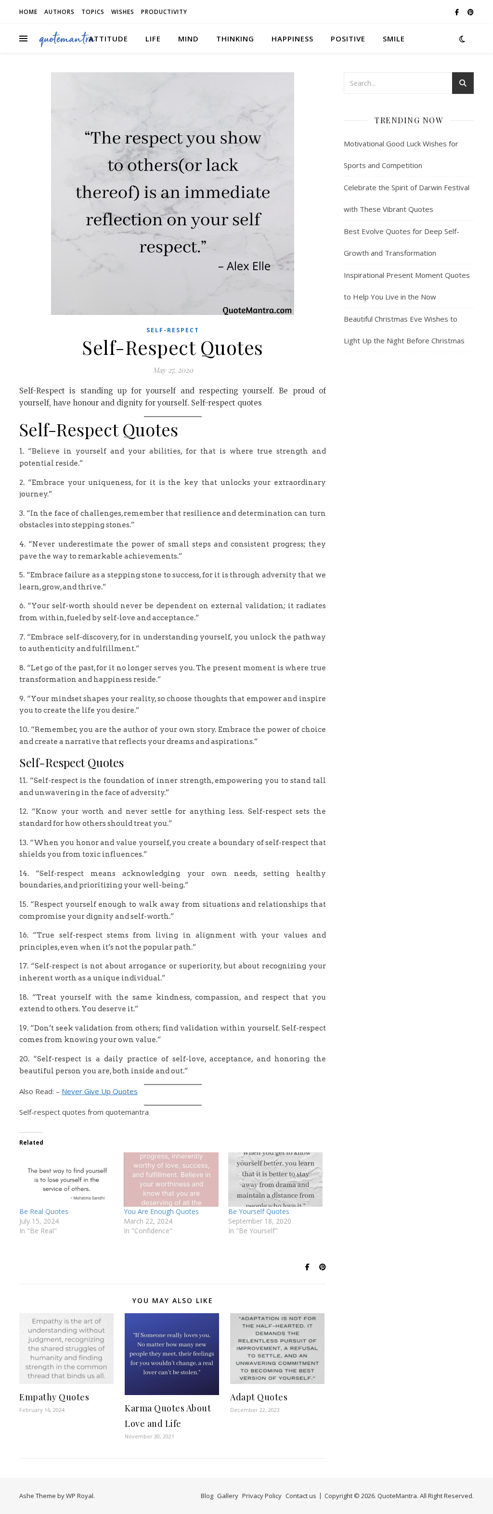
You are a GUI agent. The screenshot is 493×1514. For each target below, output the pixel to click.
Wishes (122, 12)
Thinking (235, 38)
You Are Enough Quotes (161, 1211)
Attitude (108, 38)
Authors (59, 12)
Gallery (227, 1495)
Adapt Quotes (258, 1397)
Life (153, 38)
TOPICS (92, 12)
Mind (188, 38)
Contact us (300, 1495)
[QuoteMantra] (67, 39)
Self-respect (172, 330)
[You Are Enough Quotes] (171, 1179)
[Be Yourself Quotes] (275, 1179)
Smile (394, 38)
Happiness (292, 38)
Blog (207, 1495)
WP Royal (79, 1495)
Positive (348, 38)
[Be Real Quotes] (66, 1179)
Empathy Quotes (54, 1397)
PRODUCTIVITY (164, 12)
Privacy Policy (262, 1495)
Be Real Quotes (43, 1211)
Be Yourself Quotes (258, 1211)
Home (28, 12)
